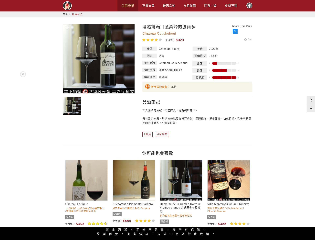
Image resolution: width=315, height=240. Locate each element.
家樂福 (163, 134)
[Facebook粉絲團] (249, 5)
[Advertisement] (13, 120)
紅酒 (148, 134)
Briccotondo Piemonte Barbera (133, 204)
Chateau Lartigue (76, 204)
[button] (235, 31)
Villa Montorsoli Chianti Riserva (228, 204)
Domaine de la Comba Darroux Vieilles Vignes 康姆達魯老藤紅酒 (180, 208)
